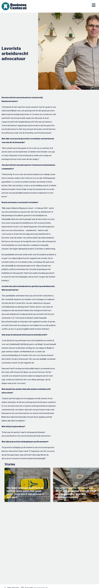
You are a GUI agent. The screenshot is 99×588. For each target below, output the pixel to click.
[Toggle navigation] (91, 3)
